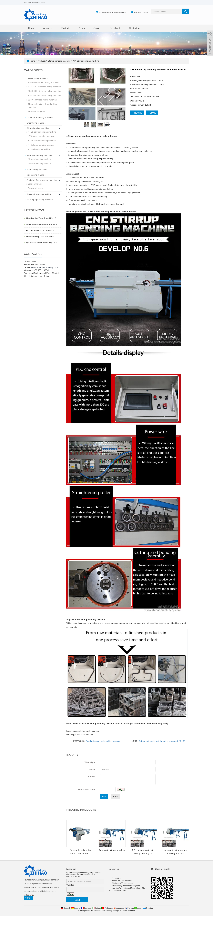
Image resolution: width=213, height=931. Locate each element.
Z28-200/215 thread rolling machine (44, 91)
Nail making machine (36, 175)
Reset (116, 796)
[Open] (210, 43)
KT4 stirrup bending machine (41, 136)
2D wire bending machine (39, 159)
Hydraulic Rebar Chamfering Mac (41, 242)
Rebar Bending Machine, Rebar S (41, 224)
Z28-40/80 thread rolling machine (43, 82)
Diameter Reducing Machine (40, 117)
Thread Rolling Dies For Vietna (40, 236)
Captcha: (70, 885)
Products (65, 28)
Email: (92, 769)
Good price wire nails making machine (103, 741)
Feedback (115, 28)
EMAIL (152, 113)
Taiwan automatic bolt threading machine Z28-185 (162, 741)
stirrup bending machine (39, 149)
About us (47, 28)
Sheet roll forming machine (39, 194)
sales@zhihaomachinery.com (112, 12)
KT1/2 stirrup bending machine (42, 132)
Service (97, 28)
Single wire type (35, 184)
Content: (91, 776)
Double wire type (35, 188)
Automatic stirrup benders (112, 850)
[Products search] (185, 11)
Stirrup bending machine (59, 61)
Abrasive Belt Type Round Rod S (41, 218)
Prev (72, 94)
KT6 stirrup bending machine (85, 61)
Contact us (134, 28)
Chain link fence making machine (42, 180)
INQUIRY (137, 113)
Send (104, 796)
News (82, 28)
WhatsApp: (89, 762)
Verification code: (86, 789)
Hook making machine (37, 169)
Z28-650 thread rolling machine (42, 100)
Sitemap (131, 911)
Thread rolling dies (36, 111)
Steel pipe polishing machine (40, 199)
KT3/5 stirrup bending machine (42, 140)
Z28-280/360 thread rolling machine (44, 95)
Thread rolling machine (37, 79)
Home (31, 28)
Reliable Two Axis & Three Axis (40, 230)
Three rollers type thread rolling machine (42, 105)
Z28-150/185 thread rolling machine (44, 87)
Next (121, 94)
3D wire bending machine (39, 163)
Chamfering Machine (36, 123)
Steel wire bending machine (39, 155)
